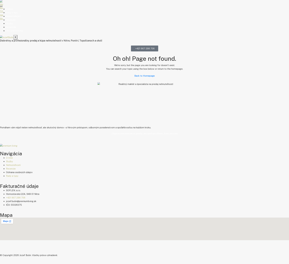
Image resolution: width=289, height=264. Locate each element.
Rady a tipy (12, 12)
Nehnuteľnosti (13, 16)
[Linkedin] (28, 248)
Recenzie (11, 20)
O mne (9, 9)
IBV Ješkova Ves (14, 30)
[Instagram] (12, 248)
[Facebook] (4, 248)
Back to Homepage (144, 75)
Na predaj (11, 27)
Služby (9, 23)
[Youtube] (20, 248)
